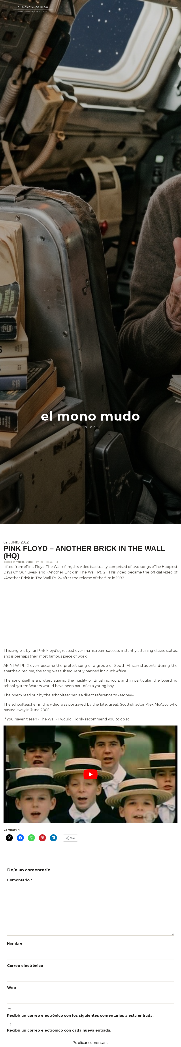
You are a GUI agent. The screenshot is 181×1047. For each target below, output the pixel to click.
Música (20, 561)
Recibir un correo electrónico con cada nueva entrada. (59, 1030)
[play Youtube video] (90, 774)
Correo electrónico (25, 966)
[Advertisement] (90, 615)
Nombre (14, 943)
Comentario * (19, 880)
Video (29, 561)
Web (11, 988)
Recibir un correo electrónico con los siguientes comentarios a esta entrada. (80, 1015)
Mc (41, 561)
